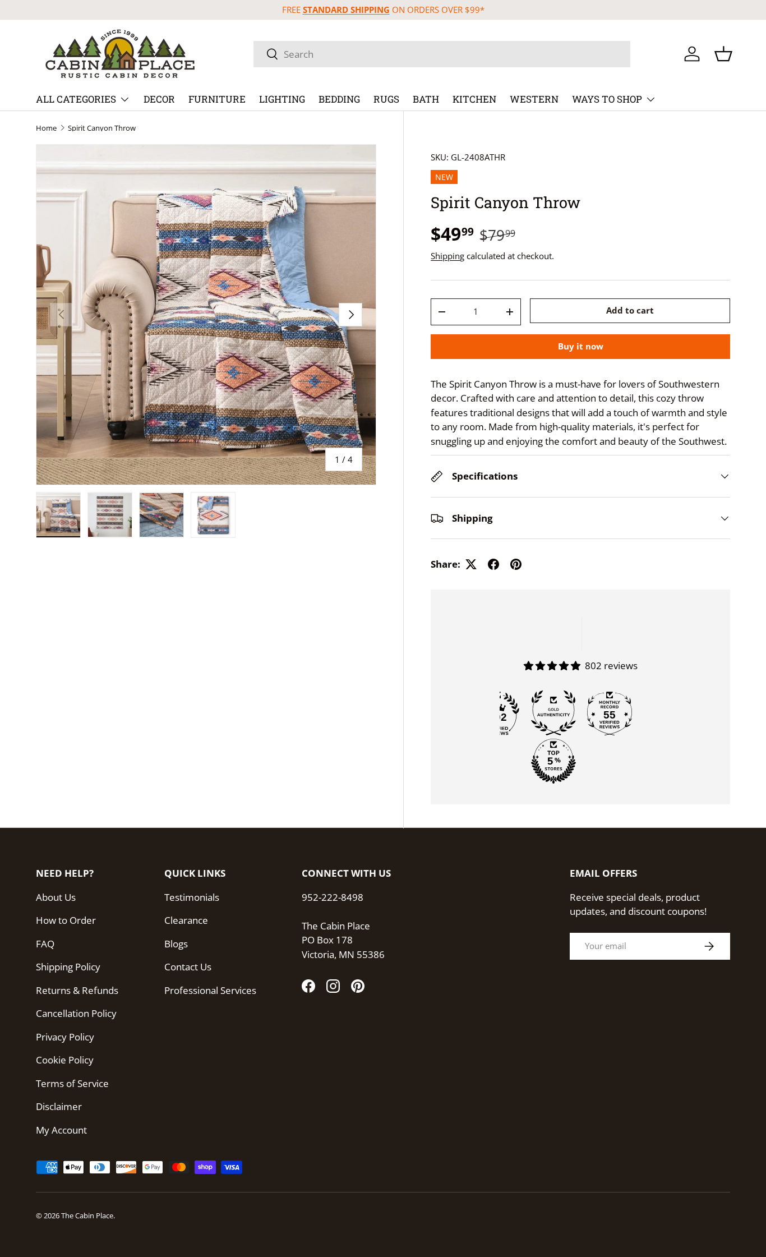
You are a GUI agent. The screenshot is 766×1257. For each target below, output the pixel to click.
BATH (426, 99)
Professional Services (210, 990)
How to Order (66, 920)
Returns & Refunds (77, 990)
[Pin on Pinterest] (516, 564)
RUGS (386, 99)
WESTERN (534, 99)
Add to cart (630, 310)
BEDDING (339, 99)
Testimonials (191, 897)
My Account (61, 1130)
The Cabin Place (87, 1215)
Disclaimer (59, 1106)
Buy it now (580, 346)
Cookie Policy (65, 1059)
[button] (723, 54)
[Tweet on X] (471, 564)
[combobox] (441, 54)
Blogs (176, 943)
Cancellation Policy (76, 1013)
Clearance (186, 920)
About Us (56, 897)
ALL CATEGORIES (76, 99)
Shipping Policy (68, 966)
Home (46, 128)
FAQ (45, 943)
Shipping (447, 255)
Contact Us (187, 966)
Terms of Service (72, 1083)
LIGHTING (282, 99)
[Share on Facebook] (493, 564)
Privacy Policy (65, 1036)
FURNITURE (217, 99)
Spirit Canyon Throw (102, 128)
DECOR (159, 99)
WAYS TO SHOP (607, 99)
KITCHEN (474, 99)
